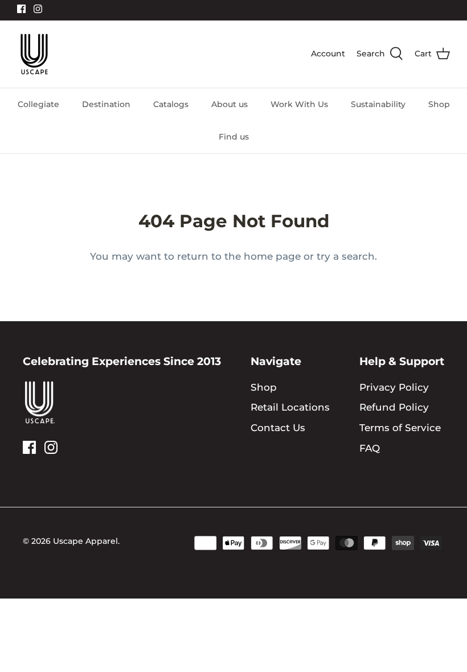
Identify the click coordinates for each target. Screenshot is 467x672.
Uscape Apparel (85, 541)
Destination (106, 104)
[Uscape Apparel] (34, 54)
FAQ (369, 448)
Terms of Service (400, 427)
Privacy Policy (394, 387)
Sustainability (378, 104)
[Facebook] (21, 9)
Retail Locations (290, 407)
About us (229, 104)
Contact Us (278, 427)
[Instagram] (38, 9)
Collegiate (38, 104)
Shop (439, 104)
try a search (346, 256)
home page (272, 256)
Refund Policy (394, 407)
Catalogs (171, 104)
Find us (234, 137)
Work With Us (299, 104)
